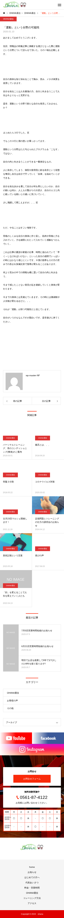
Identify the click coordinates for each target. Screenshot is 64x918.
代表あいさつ (32, 882)
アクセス (32, 903)
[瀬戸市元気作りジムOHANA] (15, 5)
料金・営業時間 (32, 887)
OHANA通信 (8, 19)
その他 (10, 708)
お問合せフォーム (32, 778)
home (32, 867)
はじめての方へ (32, 877)
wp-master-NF (33, 375)
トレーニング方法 (32, 898)
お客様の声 (12, 700)
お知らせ (32, 872)
